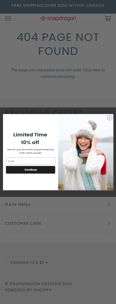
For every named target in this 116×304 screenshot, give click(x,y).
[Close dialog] (109, 117)
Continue (30, 169)
